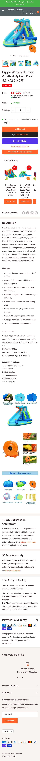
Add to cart (20, 129)
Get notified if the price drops (20, 152)
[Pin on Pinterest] (27, 212)
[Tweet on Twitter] (32, 212)
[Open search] (27, 13)
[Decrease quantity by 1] (13, 110)
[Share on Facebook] (23, 212)
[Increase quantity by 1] (28, 110)
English (6, 731)
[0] (36, 13)
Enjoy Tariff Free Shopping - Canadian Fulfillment (20, 3)
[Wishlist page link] (22, 12)
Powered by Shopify (9, 756)
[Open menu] (3, 10)
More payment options (20, 146)
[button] (24, 97)
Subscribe (10, 721)
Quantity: (6, 110)
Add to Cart (11, 201)
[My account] (31, 13)
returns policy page (28, 542)
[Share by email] (36, 212)
